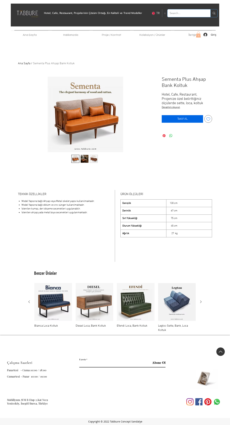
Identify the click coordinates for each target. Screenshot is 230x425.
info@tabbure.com (18, 392)
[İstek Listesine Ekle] (208, 119)
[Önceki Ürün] (29, 302)
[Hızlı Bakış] (53, 302)
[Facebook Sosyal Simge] (199, 401)
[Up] (220, 351)
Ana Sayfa (24, 63)
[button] (70, 33)
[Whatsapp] (216, 401)
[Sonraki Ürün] (201, 302)
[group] (115, 308)
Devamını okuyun (171, 107)
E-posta (82, 359)
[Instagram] (190, 401)
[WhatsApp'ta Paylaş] (171, 136)
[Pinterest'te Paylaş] (164, 136)
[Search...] (213, 13)
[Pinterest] (207, 401)
